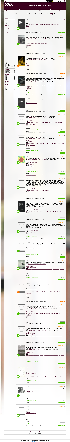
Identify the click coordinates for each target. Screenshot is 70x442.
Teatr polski (42, 43)
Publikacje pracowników (42, 10)
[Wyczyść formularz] (52, 15)
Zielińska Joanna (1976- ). (31, 188)
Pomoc (20, 1)
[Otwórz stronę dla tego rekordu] (22, 24)
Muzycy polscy (47, 143)
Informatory (28, 26)
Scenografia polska (57, 291)
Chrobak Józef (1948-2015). (31, 351)
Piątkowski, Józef (46, 355)
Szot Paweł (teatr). (30, 311)
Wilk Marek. (28, 353)
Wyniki (8, 1)
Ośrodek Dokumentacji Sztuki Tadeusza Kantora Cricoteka (37, 59)
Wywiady (27, 65)
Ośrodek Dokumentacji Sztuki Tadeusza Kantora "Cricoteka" (45, 24)
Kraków (46, 43)
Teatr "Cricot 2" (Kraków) (30, 43)
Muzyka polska (59, 143)
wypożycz (62, 32)
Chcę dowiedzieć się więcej (31, 441)
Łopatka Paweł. (29, 208)
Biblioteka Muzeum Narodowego (11, 10)
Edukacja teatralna (29, 164)
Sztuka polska (56, 24)
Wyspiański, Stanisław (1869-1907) (41, 211)
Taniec (35, 63)
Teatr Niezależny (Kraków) (51, 376)
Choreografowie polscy (29, 63)
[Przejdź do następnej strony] (63, 18)
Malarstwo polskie (37, 43)
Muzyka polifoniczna (53, 143)
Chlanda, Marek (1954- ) (30, 269)
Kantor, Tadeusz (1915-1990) (30, 24)
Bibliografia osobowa (27, 10)
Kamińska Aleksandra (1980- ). (31, 266)
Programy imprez (32, 124)
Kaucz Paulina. (29, 332)
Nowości (12, 1)
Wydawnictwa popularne (30, 166)
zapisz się (62, 73)
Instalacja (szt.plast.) (29, 86)
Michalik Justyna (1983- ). (31, 392)
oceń (64, 19)
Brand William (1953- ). (30, 229)
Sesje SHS (58, 10)
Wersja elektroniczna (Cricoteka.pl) (31, 175)
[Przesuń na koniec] (64, 18)
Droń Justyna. (29, 161)
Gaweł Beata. (29, 119)
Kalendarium (28, 396)
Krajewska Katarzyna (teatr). (31, 162)
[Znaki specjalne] (54, 15)
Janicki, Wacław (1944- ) (30, 355)
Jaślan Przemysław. (29, 120)
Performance (47, 190)
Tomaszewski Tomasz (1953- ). (31, 374)
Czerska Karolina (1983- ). (31, 413)
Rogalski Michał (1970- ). (30, 352)
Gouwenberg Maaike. (30, 187)
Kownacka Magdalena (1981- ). (31, 267)
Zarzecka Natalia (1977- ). (31, 103)
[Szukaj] (54, 13)
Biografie (27, 124)
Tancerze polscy (54, 122)
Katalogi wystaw (28, 45)
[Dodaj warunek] (52, 13)
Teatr (33, 164)
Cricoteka (29, 100)
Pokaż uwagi (27, 69)
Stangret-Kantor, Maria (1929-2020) (41, 42)
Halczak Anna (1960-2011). (30, 248)
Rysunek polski (62, 85)
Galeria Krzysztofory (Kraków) (53, 355)
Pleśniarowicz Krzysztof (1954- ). (32, 209)
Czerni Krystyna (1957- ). (30, 334)
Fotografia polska (61, 355)
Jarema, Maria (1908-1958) (30, 415)
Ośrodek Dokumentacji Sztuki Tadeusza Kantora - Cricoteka (37, 330)
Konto (23, 1)
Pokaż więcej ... (7, 67)
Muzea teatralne (56, 336)
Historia (16, 1)
